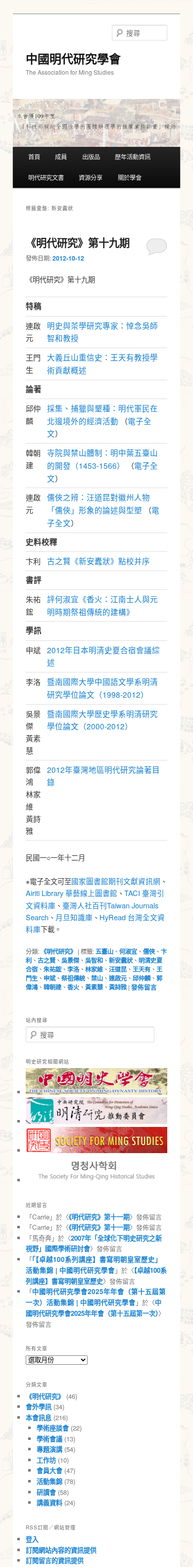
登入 (32, 1539)
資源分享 (90, 177)
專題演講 (49, 1449)
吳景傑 (70, 960)
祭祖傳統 (73, 978)
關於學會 (130, 177)
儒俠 (149, 951)
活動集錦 (49, 1481)
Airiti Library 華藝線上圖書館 (71, 893)
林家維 (94, 969)
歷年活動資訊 (132, 156)
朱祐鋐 (52, 969)
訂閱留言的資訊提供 (55, 1560)
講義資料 (49, 1502)
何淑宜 (128, 951)
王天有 (141, 969)
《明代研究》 (58, 951)
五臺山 (104, 951)
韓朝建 (52, 987)
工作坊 (46, 1460)
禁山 (97, 978)
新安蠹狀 (121, 960)
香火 (73, 987)
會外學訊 (38, 1406)
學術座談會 (53, 1428)
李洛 (73, 969)
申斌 (49, 978)
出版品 (91, 156)
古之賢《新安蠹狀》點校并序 (98, 560)
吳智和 (94, 960)
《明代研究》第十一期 (99, 1216)
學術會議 (49, 1438)
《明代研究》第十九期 (78, 242)
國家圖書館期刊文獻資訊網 (115, 881)
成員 (61, 156)
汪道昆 (118, 969)
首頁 (34, 156)
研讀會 (46, 1492)
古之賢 (46, 960)
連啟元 (118, 978)
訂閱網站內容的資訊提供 (61, 1550)
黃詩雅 (118, 987)
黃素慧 (94, 987)
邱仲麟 (141, 978)
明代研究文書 (46, 177)
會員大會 (49, 1470)
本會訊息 (38, 1417)
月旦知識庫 (74, 917)
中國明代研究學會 (73, 58)
